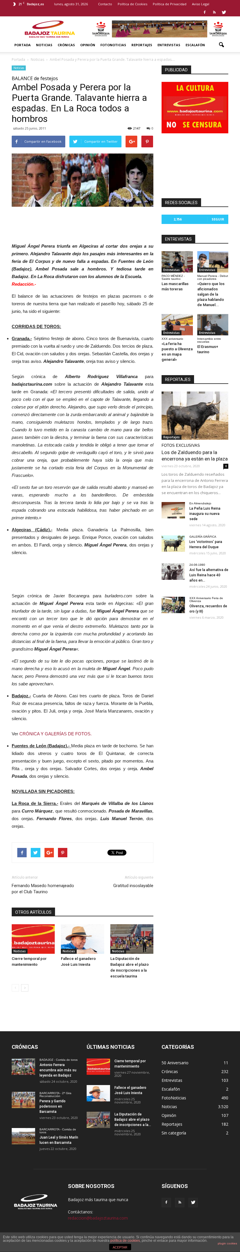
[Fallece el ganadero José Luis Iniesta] (82, 939)
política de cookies (125, 1241)
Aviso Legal (200, 4)
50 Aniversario (175, 1062)
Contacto (105, 4)
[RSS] (214, 12)
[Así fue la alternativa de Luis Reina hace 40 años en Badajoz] (173, 571)
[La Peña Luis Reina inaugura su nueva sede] (173, 510)
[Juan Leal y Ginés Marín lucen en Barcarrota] (23, 1136)
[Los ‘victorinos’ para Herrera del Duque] (173, 543)
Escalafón (195, 45)
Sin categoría (174, 1133)
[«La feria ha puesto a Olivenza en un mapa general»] (177, 324)
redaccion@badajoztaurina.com (98, 1218)
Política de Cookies (132, 4)
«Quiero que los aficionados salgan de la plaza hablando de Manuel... (210, 294)
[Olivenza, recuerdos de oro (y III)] (173, 605)
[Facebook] (204, 12)
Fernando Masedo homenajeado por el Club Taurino (43, 888)
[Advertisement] (82, 223)
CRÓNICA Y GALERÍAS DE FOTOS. (55, 733)
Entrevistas (168, 45)
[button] (221, 45)
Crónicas (66, 45)
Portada (22, 45)
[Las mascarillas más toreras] (177, 262)
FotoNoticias (113, 45)
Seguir (218, 219)
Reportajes (141, 45)
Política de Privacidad (169, 4)
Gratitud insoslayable (133, 885)
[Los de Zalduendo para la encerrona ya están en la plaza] (195, 416)
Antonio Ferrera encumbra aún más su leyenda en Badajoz (58, 1070)
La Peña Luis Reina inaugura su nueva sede (204, 513)
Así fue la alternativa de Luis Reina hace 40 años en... (208, 575)
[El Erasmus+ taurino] (213, 324)
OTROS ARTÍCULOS (33, 912)
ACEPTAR (120, 1247)
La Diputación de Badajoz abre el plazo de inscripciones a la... (132, 1119)
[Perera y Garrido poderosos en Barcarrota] (23, 1100)
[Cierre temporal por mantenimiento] (33, 939)
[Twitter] (224, 12)
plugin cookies (227, 1243)
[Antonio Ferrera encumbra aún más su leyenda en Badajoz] (23, 1066)
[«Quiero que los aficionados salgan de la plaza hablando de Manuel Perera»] (213, 262)
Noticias (44, 45)
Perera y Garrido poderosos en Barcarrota (53, 1106)
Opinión (87, 45)
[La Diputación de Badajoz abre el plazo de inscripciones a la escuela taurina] (131, 939)
